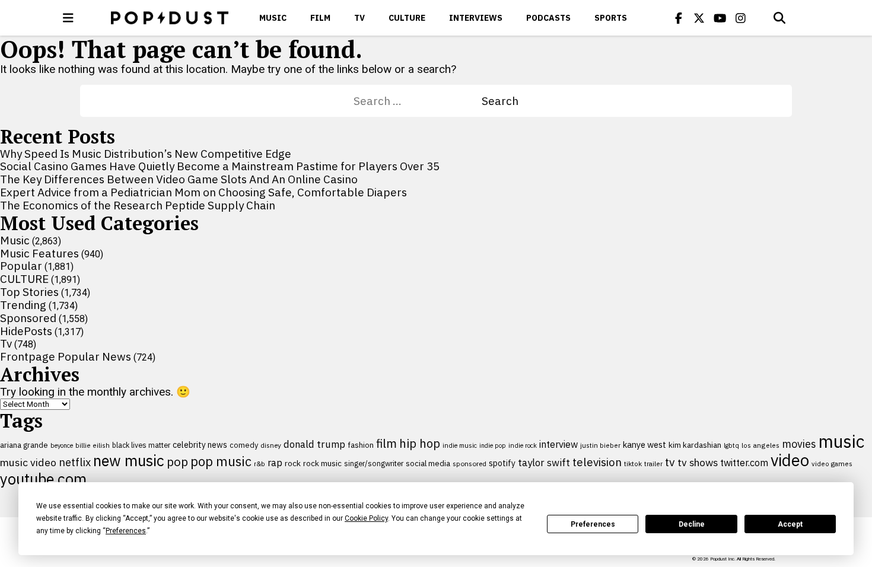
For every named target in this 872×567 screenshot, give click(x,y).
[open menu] (68, 18)
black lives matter (141, 445)
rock (293, 463)
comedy (244, 445)
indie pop (492, 445)
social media (428, 463)
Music (273, 17)
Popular (21, 266)
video (790, 460)
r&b (259, 463)
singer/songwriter (373, 463)
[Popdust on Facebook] (679, 18)
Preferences (593, 524)
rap (275, 462)
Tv (359, 17)
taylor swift (544, 462)
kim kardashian (695, 444)
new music (128, 460)
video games (831, 463)
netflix (75, 462)
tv (670, 461)
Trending (23, 305)
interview (558, 444)
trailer (653, 463)
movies (799, 444)
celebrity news (200, 444)
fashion (361, 445)
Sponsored (28, 318)
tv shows (697, 462)
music (841, 441)
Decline (692, 524)
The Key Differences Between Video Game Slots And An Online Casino (179, 179)
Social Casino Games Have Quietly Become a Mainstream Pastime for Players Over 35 (220, 166)
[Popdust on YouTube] (720, 18)
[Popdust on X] (699, 18)
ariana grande (24, 444)
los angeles (760, 445)
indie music (460, 445)
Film (320, 17)
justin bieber (600, 445)
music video (28, 462)
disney (270, 445)
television (597, 462)
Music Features (39, 253)
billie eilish (92, 445)
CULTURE (407, 17)
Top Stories (29, 292)
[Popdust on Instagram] (741, 18)
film (386, 443)
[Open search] (779, 18)
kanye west (644, 444)
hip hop (419, 443)
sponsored (469, 463)
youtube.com (43, 479)
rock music (322, 463)
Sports (610, 17)
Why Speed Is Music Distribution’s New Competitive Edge (145, 153)
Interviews (475, 17)
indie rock (522, 445)
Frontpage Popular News (65, 356)
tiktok (633, 463)
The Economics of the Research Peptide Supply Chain (137, 205)
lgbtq (731, 445)
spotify (502, 463)
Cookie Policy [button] (366, 518)
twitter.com (744, 463)
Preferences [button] (126, 531)
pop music (221, 461)
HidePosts (26, 331)
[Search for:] (418, 101)
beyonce (61, 445)
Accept (790, 524)
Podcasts (548, 17)
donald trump (314, 444)
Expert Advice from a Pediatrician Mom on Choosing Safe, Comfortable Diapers (203, 192)
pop (177, 462)
